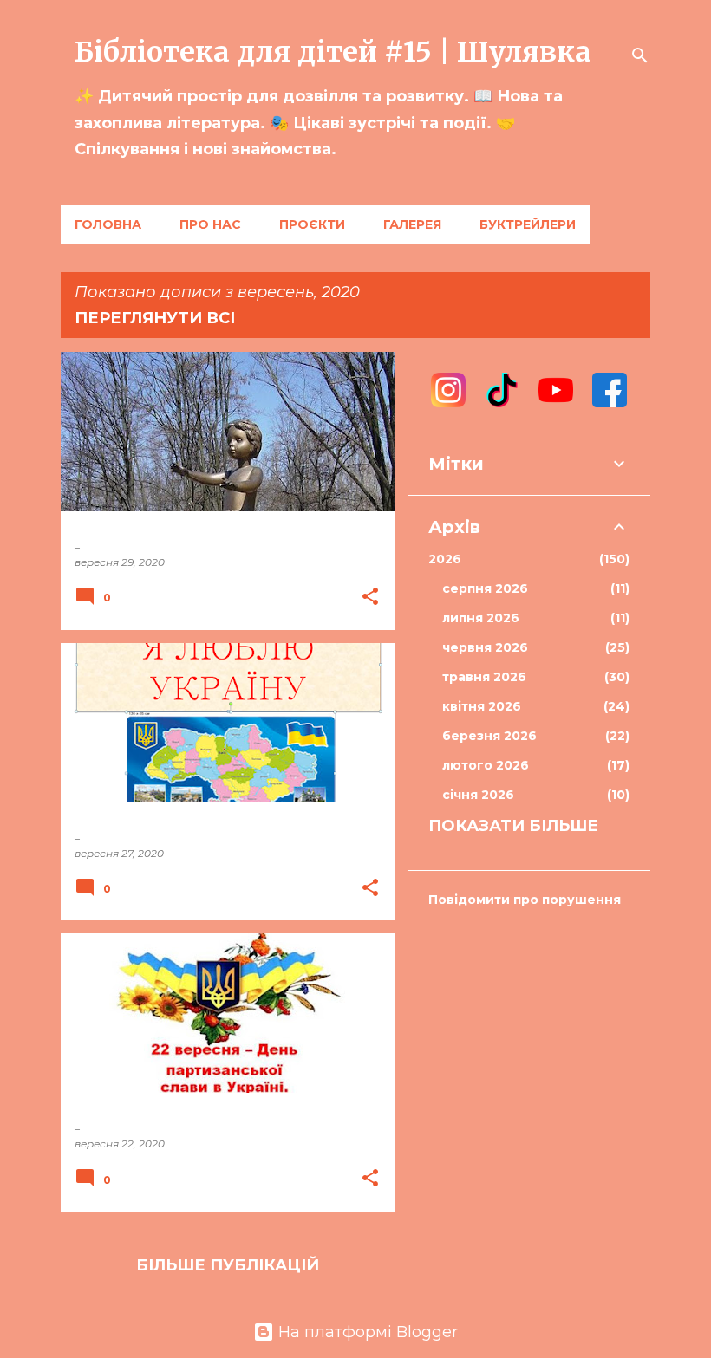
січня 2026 (533, 794)
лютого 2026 (533, 765)
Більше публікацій (227, 1265)
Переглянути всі (155, 318)
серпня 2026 (533, 588)
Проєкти (312, 224)
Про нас (210, 224)
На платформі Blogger (366, 1332)
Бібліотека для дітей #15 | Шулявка (333, 52)
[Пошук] (639, 55)
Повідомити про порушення (524, 899)
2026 (526, 559)
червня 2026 (533, 647)
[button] (370, 597)
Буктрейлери (527, 224)
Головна (108, 224)
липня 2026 (533, 618)
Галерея (412, 224)
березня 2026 (533, 736)
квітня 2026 (533, 706)
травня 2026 (533, 677)
